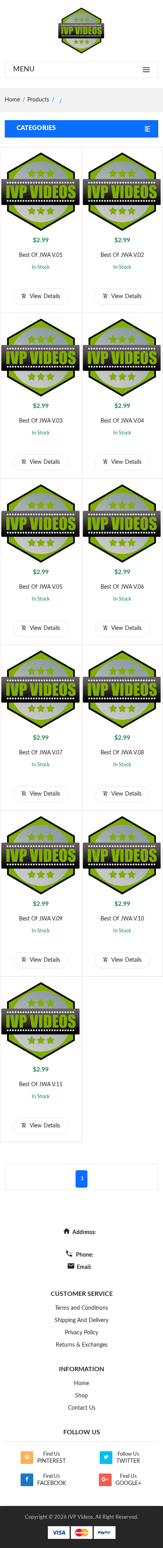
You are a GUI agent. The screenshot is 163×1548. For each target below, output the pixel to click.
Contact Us (81, 1408)
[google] (105, 1479)
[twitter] (106, 1457)
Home (81, 1383)
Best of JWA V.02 (122, 255)
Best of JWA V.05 (41, 587)
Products (38, 100)
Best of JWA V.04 (122, 421)
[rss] (27, 1457)
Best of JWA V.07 (41, 753)
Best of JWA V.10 (122, 919)
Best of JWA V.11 (41, 1084)
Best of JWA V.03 (41, 421)
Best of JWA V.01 (41, 255)
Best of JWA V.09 (41, 919)
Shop (81, 1396)
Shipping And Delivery (81, 1320)
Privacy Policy (81, 1333)
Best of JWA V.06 (122, 587)
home (12, 100)
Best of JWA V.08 (122, 753)
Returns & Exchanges (82, 1345)
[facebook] (27, 1479)
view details (44, 296)
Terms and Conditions (81, 1308)
